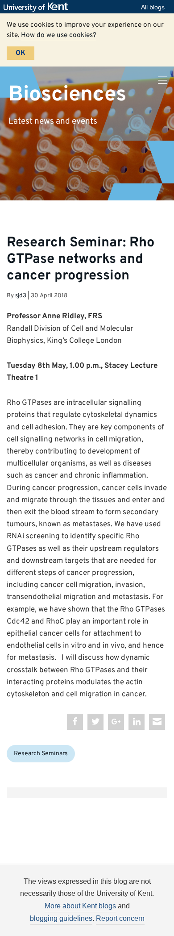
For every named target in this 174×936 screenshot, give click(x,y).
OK (20, 53)
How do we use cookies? (58, 35)
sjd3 (20, 296)
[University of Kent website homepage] (38, 7)
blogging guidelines (61, 918)
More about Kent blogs (80, 906)
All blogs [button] (153, 7)
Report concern (120, 918)
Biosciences (67, 94)
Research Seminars (41, 753)
